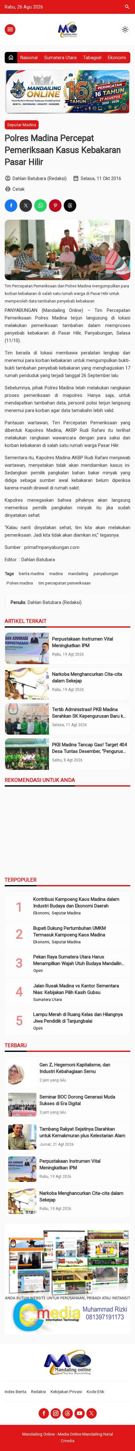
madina (56, 573)
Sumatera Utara (60, 57)
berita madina (31, 573)
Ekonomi (117, 57)
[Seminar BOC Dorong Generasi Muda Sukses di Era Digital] (22, 1105)
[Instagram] (56, 1413)
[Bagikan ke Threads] (70, 205)
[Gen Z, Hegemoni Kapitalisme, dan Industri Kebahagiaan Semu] (22, 1073)
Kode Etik (95, 1391)
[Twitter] (91, 1413)
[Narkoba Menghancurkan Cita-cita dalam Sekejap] (27, 683)
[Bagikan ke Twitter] (25, 205)
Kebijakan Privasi (66, 1391)
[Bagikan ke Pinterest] (55, 205)
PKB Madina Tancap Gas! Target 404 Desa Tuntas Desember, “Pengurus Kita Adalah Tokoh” (89, 751)
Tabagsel (92, 57)
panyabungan (106, 573)
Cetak (18, 189)
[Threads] (67, 1413)
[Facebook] (44, 1413)
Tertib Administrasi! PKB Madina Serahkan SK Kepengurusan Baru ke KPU (89, 716)
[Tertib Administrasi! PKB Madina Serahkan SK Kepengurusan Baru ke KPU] (27, 719)
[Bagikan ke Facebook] (11, 205)
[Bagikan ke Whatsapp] (40, 205)
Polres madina (20, 582)
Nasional (29, 57)
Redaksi (38, 1391)
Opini (38, 970)
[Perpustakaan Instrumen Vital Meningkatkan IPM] (27, 648)
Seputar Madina (21, 124)
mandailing (78, 573)
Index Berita (15, 1391)
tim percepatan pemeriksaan (64, 582)
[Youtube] (79, 1413)
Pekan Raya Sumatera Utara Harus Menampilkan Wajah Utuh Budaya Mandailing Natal (78, 963)
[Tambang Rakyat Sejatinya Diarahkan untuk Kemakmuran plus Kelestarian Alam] (22, 1137)
